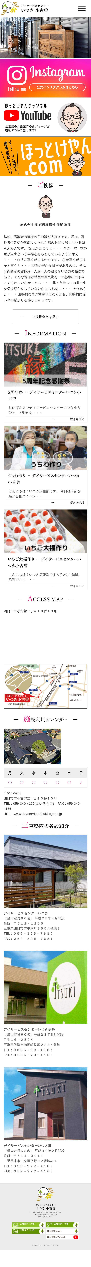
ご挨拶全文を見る (45, 317)
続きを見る (77, 419)
